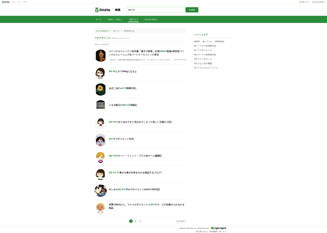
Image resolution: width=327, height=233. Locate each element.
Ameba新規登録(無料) (318, 2)
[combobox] (156, 9)
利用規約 (214, 231)
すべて (99, 19)
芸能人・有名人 (115, 19)
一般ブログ (116, 31)
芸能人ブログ (305, 2)
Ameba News (151, 19)
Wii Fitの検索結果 (102, 31)
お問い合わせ (202, 231)
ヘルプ (223, 231)
